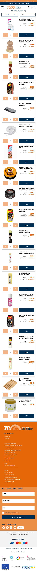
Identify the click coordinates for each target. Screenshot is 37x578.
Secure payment (9, 481)
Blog (6, 470)
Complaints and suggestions (13, 450)
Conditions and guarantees (12, 479)
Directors (8, 441)
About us (7, 436)
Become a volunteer (10, 455)
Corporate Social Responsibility (13, 445)
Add (27, 35)
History (7, 438)
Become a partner (10, 452)
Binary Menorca (22, 551)
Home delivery (9, 472)
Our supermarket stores (11, 468)
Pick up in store (9, 474)
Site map (30, 548)
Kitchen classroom (10, 443)
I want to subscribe (19, 517)
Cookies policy (23, 548)
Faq (6, 463)
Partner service (9, 448)
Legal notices (8, 548)
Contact (7, 461)
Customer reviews (10, 465)
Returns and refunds (11, 477)
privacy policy (15, 512)
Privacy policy (15, 548)
